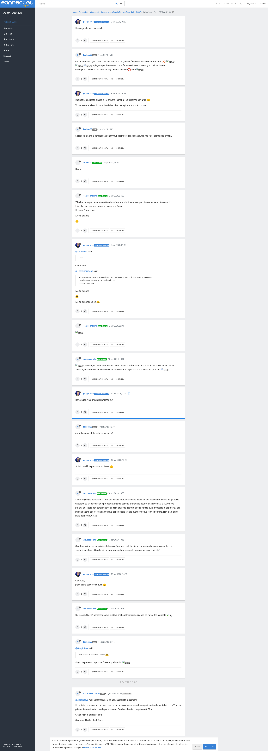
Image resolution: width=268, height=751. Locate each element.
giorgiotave (88, 22)
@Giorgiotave (81, 648)
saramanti (87, 162)
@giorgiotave (127, 693)
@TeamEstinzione (84, 271)
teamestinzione (89, 196)
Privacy (5, 744)
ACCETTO (209, 746)
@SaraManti (81, 251)
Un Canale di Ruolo (91, 693)
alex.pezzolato (89, 359)
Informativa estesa (92, 748)
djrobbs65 (87, 55)
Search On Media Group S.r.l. (17, 746)
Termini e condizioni (15, 744)
